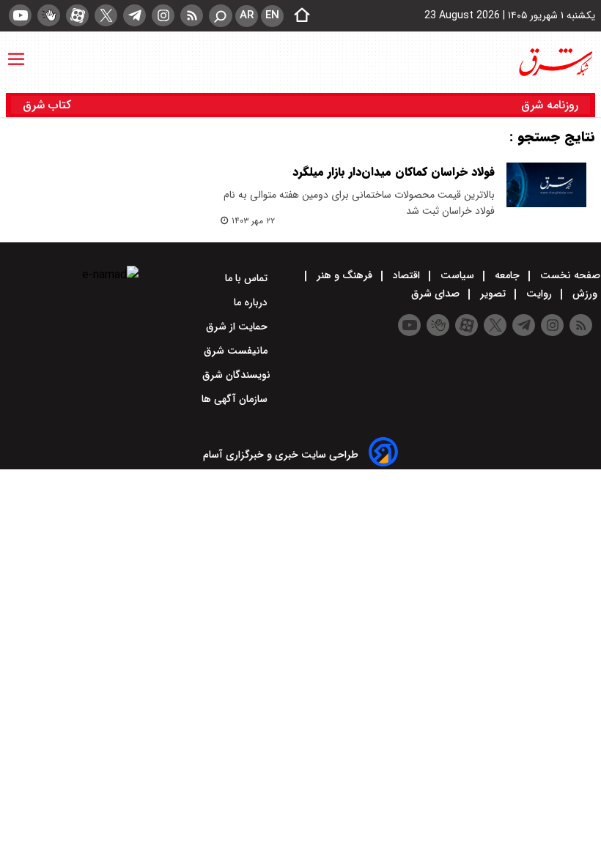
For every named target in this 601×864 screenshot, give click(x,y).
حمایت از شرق (238, 327)
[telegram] (134, 15)
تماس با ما (247, 278)
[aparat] (77, 15)
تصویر (493, 294)
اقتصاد (406, 275)
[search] (220, 15)
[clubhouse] (48, 15)
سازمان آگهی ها (236, 399)
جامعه (507, 275)
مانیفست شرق (237, 351)
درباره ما (252, 302)
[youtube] (20, 15)
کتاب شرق (49, 105)
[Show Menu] (16, 51)
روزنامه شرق (549, 105)
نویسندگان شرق (236, 375)
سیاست (457, 275)
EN (272, 15)
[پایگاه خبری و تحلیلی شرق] (555, 62)
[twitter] (106, 15)
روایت (539, 294)
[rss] (191, 15)
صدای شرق (436, 294)
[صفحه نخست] (298, 16)
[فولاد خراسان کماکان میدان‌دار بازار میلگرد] (546, 185)
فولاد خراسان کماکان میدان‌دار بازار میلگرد (393, 172)
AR (247, 15)
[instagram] (163, 15)
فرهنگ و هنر (344, 275)
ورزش (584, 294)
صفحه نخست (568, 275)
